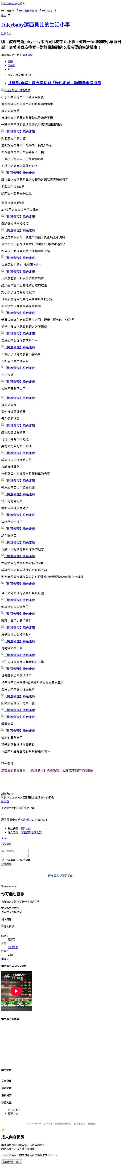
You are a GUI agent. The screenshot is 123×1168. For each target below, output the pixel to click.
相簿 (10, 61)
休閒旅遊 (27, 55)
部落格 (11, 65)
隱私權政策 (79, 1123)
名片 (10, 69)
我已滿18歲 (8, 1161)
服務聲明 (92, 1123)
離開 (18, 1161)
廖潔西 (5, 801)
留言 (28, 819)
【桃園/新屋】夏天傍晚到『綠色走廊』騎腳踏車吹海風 (54, 83)
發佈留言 (7, 864)
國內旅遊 (26, 828)
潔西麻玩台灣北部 (31, 832)
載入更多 (7, 844)
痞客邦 (22, 819)
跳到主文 (6, 33)
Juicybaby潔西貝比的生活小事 (35, 25)
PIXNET (37, 1123)
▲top (4, 838)
